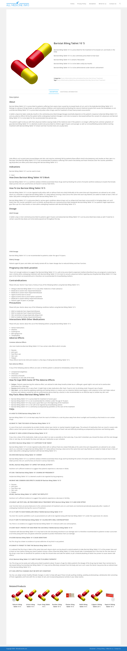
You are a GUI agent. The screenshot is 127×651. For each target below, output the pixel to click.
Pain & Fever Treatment (96, 78)
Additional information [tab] (68, 92)
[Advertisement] (63, 27)
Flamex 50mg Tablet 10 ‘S (70, 606)
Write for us (109, 649)
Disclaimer (93, 649)
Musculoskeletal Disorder (80, 78)
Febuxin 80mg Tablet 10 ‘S (17, 606)
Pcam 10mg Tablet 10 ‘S (44, 606)
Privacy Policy (101, 649)
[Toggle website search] (120, 3)
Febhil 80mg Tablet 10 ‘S (83, 606)
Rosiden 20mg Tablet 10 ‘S (57, 606)
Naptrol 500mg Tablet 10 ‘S (110, 606)
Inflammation (69, 78)
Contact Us (118, 649)
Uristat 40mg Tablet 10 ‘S (30, 606)
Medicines (72, 80)
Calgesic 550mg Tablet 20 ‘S (96, 606)
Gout (62, 78)
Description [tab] (54, 92)
